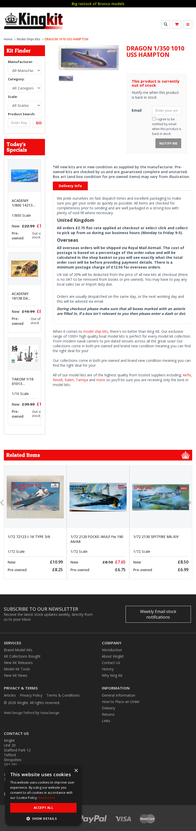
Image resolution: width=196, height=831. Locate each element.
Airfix (187, 375)
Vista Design (49, 712)
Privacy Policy (31, 695)
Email (137, 110)
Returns (108, 714)
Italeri (69, 379)
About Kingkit (113, 656)
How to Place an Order (121, 701)
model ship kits (95, 331)
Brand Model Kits (18, 649)
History (108, 669)
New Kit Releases (18, 662)
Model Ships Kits (28, 39)
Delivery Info (70, 185)
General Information (118, 695)
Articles (10, 695)
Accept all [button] (43, 808)
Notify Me (168, 143)
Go (39, 122)
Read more (47, 798)
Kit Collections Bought (22, 656)
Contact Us (111, 662)
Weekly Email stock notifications (158, 614)
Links (106, 720)
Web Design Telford (19, 712)
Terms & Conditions (63, 695)
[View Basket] (177, 24)
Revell (58, 379)
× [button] (76, 771)
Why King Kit (112, 675)
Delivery (108, 708)
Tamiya (82, 379)
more (100, 379)
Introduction (112, 649)
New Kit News (15, 675)
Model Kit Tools (17, 669)
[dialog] (43, 795)
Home (8, 39)
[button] (43, 818)
